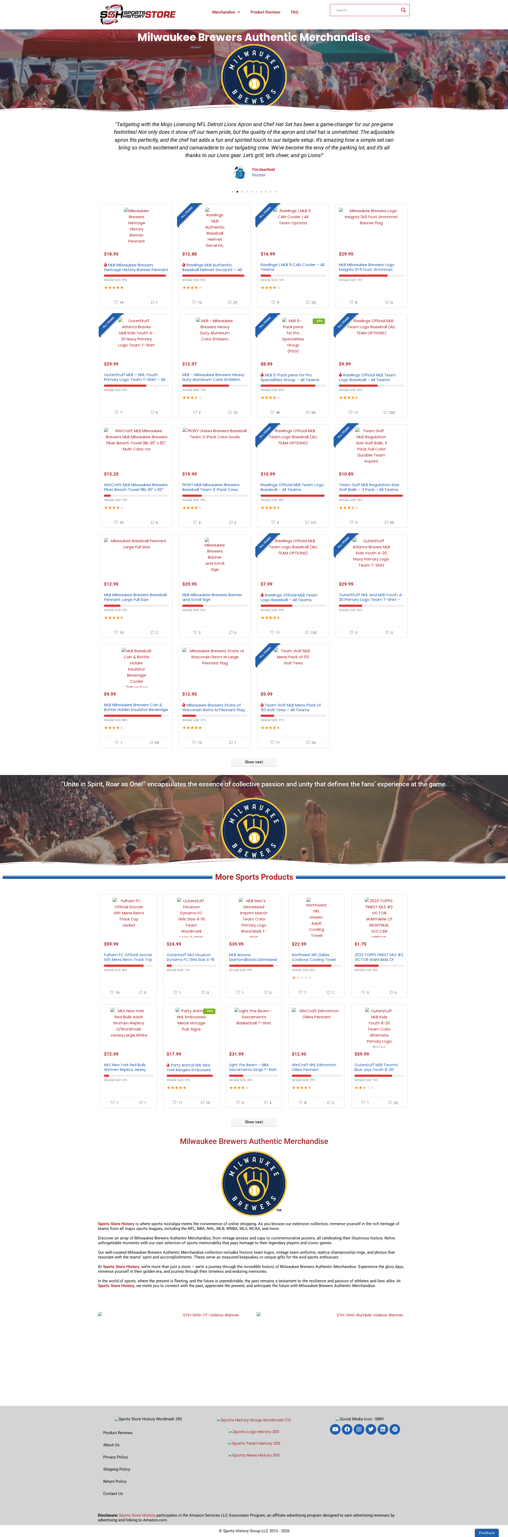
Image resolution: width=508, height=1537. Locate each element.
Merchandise (223, 12)
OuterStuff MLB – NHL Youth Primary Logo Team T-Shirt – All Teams (134, 379)
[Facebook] (347, 1429)
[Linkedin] (383, 1429)
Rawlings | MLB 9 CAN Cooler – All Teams (292, 267)
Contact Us (113, 1493)
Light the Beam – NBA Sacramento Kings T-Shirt (253, 1067)
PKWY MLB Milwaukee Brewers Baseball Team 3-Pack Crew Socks (210, 489)
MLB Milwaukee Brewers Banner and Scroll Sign (212, 597)
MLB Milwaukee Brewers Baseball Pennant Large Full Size (135, 597)
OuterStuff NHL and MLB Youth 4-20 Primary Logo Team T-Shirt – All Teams (371, 599)
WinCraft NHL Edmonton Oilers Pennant (314, 1067)
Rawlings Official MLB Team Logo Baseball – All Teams (367, 377)
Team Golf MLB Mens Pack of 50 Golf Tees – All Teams (291, 707)
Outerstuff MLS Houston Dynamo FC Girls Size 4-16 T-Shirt (191, 959)
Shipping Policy (116, 1469)
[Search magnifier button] (403, 10)
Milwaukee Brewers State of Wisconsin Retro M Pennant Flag (213, 707)
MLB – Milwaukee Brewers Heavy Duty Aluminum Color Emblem (213, 377)
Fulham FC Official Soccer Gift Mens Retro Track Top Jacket (128, 959)
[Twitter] (371, 1429)
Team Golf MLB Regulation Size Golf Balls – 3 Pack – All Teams (369, 487)
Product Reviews (265, 12)
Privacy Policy (115, 1457)
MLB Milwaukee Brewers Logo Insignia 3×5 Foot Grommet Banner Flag (366, 269)
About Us (111, 1445)
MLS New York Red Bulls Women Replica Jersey (125, 1067)
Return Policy (114, 1481)
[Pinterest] (394, 1429)
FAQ (294, 12)
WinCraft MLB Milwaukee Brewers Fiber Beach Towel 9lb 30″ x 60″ (136, 487)
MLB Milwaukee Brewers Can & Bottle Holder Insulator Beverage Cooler (136, 709)
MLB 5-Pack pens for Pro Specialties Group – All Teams (290, 377)
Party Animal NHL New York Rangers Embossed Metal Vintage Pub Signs (189, 1069)
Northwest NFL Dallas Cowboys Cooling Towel (314, 957)
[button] (232, 192)
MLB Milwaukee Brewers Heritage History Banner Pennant (136, 267)
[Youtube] (335, 1429)
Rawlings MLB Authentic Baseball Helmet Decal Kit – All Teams (212, 269)
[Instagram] (359, 1429)
